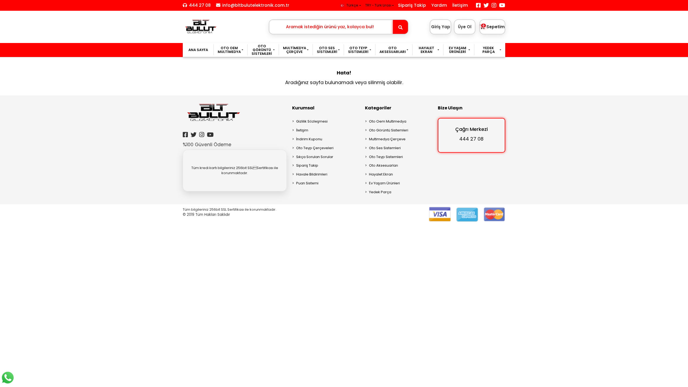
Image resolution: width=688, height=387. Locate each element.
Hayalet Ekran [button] (426, 49)
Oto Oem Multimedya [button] (229, 49)
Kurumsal (303, 108)
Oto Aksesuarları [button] (392, 49)
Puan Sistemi (307, 183)
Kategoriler (378, 108)
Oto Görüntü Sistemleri (388, 130)
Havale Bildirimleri (311, 174)
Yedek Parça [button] (488, 49)
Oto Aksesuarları (383, 165)
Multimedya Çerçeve (387, 139)
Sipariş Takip (412, 5)
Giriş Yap (440, 27)
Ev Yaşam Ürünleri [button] (457, 49)
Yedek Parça (380, 192)
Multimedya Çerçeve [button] (294, 49)
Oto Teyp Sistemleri (386, 156)
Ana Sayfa (198, 49)
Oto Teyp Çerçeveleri (315, 147)
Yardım (439, 5)
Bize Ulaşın (450, 108)
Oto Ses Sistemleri (385, 147)
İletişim (460, 5)
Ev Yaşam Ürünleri (384, 183)
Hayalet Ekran (381, 174)
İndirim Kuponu (309, 139)
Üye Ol (464, 27)
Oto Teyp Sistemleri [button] (358, 49)
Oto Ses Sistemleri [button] (327, 49)
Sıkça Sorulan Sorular (314, 156)
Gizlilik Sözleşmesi (312, 121)
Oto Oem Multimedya (387, 121)
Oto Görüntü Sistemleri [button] (262, 49)
